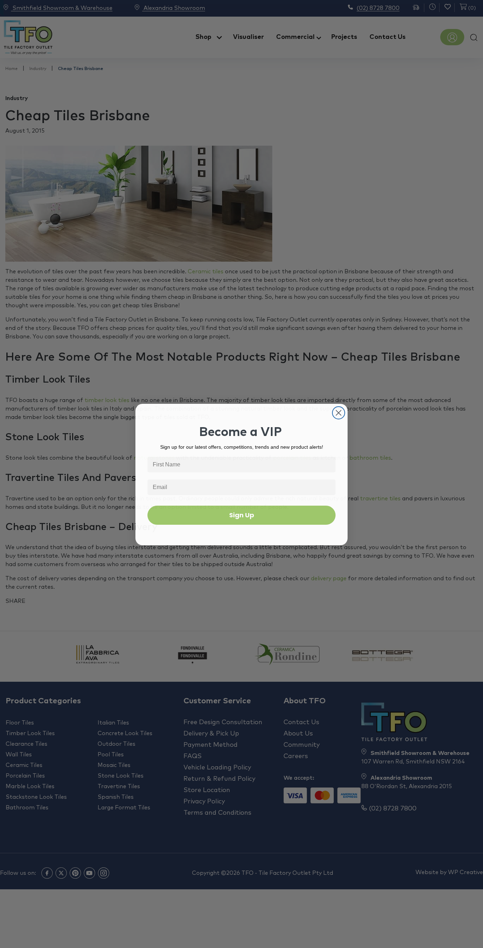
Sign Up (241, 514)
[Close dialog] (338, 412)
